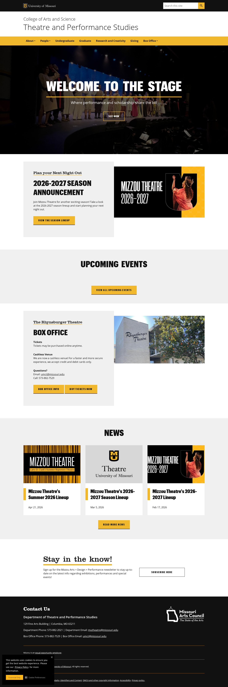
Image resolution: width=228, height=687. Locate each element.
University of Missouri (42, 6)
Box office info (48, 388)
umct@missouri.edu (53, 374)
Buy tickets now (81, 388)
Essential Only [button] (14, 677)
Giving (134, 41)
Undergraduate (64, 41)
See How (114, 116)
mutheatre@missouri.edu (103, 630)
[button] (35, 677)
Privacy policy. (138, 680)
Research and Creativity (110, 41)
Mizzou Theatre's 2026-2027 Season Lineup (112, 494)
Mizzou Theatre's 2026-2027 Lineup (174, 494)
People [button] (44, 41)
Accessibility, (125, 680)
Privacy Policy (22, 667)
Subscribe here (161, 572)
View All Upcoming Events (114, 289)
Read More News (114, 524)
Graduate (85, 41)
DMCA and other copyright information (101, 680)
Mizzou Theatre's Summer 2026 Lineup (48, 494)
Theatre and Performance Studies (80, 27)
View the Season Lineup (54, 220)
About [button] (30, 41)
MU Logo (25, 6)
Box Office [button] (149, 41)
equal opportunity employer (48, 652)
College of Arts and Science (49, 19)
